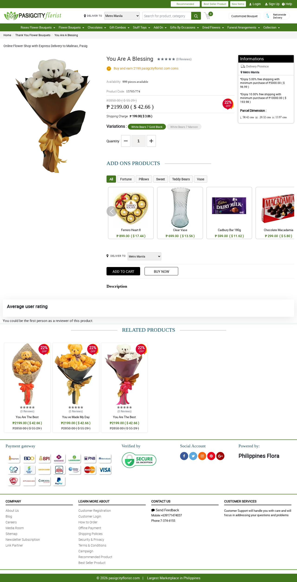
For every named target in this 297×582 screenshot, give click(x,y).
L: (247, 117)
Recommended (185, 4)
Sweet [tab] (160, 179)
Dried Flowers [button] (211, 27)
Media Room (15, 528)
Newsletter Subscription (23, 539)
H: (279, 117)
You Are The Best (27, 417)
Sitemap (11, 533)
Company (13, 501)
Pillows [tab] (144, 179)
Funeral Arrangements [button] (241, 27)
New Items (238, 4)
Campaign (85, 551)
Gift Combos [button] (118, 27)
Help (289, 4)
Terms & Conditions (92, 545)
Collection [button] (269, 27)
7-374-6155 (167, 520)
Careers (11, 522)
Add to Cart (123, 271)
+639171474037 (171, 515)
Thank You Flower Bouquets (32, 35)
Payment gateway (20, 446)
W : (263, 117)
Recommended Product (95, 557)
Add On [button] (158, 27)
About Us (12, 510)
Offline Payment (89, 528)
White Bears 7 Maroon (184, 127)
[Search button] (196, 16)
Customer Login (89, 516)
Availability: (127, 82)
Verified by (131, 446)
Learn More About (94, 501)
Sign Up (274, 4)
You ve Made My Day (76, 417)
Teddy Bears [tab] (181, 179)
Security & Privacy (91, 539)
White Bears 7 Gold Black (146, 127)
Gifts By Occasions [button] (182, 27)
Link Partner (14, 545)
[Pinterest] (211, 456)
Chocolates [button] (95, 27)
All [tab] (111, 179)
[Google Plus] (220, 456)
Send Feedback (167, 510)
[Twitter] (193, 456)
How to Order (87, 522)
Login (257, 4)
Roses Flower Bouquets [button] (36, 27)
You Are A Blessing (66, 35)
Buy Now (161, 271)
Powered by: (249, 446)
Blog (9, 516)
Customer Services (240, 501)
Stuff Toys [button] (140, 27)
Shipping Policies (90, 533)
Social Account (193, 446)
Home (7, 35)
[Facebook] (184, 456)
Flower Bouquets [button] (70, 27)
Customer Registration (94, 510)
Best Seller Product (215, 4)
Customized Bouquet (244, 16)
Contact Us (160, 501)
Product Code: (123, 91)
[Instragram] (202, 456)
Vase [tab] (200, 179)
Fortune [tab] (126, 179)
